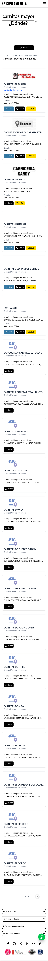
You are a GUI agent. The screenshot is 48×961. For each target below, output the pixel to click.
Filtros (25, 48)
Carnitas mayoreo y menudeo (24, 56)
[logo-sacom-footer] (24, 950)
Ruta (10, 109)
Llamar (21, 109)
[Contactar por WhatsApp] (41, 937)
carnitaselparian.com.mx (13, 90)
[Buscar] (36, 22)
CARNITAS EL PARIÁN (15, 84)
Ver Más (31, 109)
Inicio (5, 56)
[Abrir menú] (44, 3)
